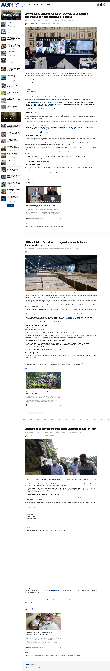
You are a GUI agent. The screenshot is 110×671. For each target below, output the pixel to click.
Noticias (42, 4)
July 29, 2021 (57, 322)
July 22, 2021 (54, 132)
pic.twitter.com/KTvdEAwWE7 (72, 318)
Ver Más (11, 205)
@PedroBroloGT (59, 102)
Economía (49, 23)
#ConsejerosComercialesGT (37, 126)
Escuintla (46, 435)
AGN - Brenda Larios (33, 23)
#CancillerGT (50, 102)
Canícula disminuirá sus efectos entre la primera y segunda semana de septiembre (13, 106)
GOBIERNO (54, 23)
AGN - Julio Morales (33, 251)
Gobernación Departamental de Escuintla (57, 655)
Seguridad (59, 251)
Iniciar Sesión (106, 1)
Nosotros (35, 4)
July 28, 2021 (61, 494)
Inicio (29, 4)
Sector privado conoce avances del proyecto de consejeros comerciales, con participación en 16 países (10, 16)
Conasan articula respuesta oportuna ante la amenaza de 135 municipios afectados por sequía (13, 45)
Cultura (42, 435)
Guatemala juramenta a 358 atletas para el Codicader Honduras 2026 (12, 52)
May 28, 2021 (45, 161)
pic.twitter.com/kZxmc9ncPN (67, 129)
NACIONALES (50, 251)
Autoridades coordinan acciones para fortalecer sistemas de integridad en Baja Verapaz (13, 169)
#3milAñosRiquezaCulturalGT (80, 490)
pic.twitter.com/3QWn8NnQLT (35, 491)
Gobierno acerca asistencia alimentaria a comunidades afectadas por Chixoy (12, 154)
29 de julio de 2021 (42, 23)
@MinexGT (43, 104)
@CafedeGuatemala (54, 104)
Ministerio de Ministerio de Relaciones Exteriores (39, 226)
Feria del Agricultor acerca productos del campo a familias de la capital (13, 147)
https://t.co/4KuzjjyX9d (37, 158)
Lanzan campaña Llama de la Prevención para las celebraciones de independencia (13, 38)
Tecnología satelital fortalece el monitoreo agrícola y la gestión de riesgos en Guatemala (13, 24)
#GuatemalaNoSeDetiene (33, 102)
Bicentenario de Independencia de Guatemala (38, 655)
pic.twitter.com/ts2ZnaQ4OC (46, 105)
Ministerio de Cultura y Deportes (74, 655)
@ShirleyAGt (45, 129)
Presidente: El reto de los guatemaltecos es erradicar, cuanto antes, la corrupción (12, 140)
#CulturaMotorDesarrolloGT (62, 490)
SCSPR (38, 667)
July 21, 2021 (52, 109)
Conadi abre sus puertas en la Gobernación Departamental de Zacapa (13, 31)
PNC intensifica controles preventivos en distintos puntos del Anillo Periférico (13, 85)
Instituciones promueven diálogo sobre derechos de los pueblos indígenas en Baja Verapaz (13, 176)
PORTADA (58, 23)
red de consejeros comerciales (57, 226)
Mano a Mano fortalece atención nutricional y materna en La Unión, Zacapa (13, 92)
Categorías (49, 4)
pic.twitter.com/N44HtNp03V (35, 346)
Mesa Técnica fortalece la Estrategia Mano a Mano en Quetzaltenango (12, 162)
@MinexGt (55, 129)
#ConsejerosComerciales (34, 156)
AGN (30, 435)
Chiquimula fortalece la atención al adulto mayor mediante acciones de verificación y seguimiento (14, 183)
